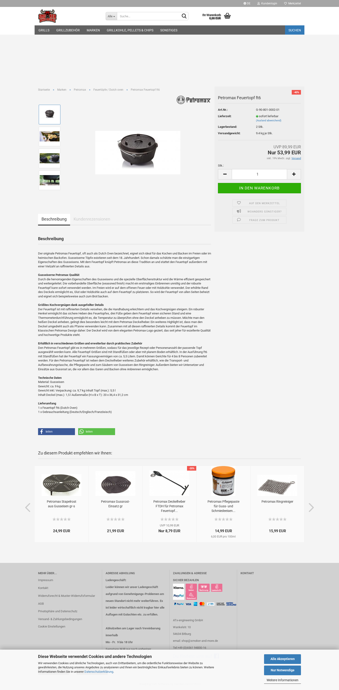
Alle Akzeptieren (283, 659)
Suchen (294, 30)
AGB (41, 603)
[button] (56, 431)
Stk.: (221, 165)
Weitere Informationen (282, 680)
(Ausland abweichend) (268, 120)
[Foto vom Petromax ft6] (137, 147)
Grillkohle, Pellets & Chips (130, 30)
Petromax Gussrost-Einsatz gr (115, 504)
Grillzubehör (68, 30)
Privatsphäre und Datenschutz (57, 611)
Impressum (45, 580)
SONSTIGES (168, 30)
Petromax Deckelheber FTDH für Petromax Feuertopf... (169, 506)
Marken (93, 30)
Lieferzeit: (225, 116)
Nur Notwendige (282, 670)
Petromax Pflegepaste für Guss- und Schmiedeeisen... (223, 506)
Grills (44, 30)
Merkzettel (294, 3)
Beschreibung (54, 219)
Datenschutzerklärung (98, 671)
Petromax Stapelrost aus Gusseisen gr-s (61, 504)
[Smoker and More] (68, 16)
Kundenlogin (268, 3)
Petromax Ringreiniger (277, 501)
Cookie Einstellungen (51, 626)
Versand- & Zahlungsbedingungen (60, 619)
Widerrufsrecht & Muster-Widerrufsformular (66, 595)
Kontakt (43, 588)
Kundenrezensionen (92, 219)
